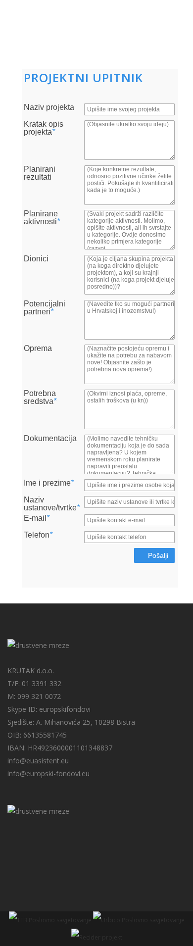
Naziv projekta (49, 107)
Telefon (38, 535)
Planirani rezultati (39, 173)
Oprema (38, 348)
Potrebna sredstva (40, 397)
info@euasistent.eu (38, 760)
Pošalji (157, 555)
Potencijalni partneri (44, 308)
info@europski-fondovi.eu (48, 773)
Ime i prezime (49, 483)
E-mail (36, 518)
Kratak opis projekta (43, 128)
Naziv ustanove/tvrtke (52, 504)
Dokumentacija (50, 439)
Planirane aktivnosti (42, 218)
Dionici (36, 259)
